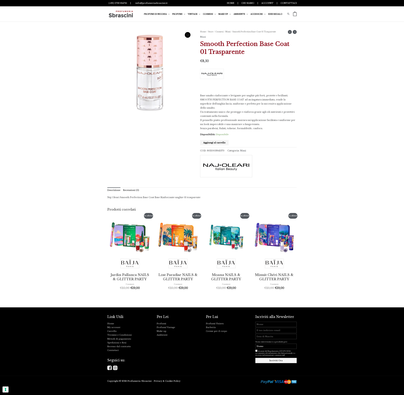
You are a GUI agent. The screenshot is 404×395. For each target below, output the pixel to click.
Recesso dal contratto (119, 346)
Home (203, 31)
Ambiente (162, 335)
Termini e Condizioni (119, 335)
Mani (227, 31)
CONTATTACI (289, 3)
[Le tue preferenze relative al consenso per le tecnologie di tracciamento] (6, 389)
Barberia (211, 327)
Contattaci (113, 350)
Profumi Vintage (166, 327)
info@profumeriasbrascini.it (150, 3)
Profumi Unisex (215, 323)
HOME (230, 3)
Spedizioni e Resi (116, 342)
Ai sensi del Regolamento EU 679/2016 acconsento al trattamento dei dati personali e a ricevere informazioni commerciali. (275, 353)
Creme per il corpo (216, 331)
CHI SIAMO (247, 3)
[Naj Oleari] (248, 75)
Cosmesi (219, 31)
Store (210, 31)
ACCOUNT (267, 3)
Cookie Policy (172, 381)
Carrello (112, 331)
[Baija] (129, 264)
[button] (168, 14)
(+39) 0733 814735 (117, 3)
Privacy (158, 381)
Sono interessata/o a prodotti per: (271, 342)
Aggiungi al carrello (214, 142)
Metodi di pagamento (119, 339)
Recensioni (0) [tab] (131, 190)
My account (113, 327)
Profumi (161, 323)
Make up (161, 331)
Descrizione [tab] (113, 190)
